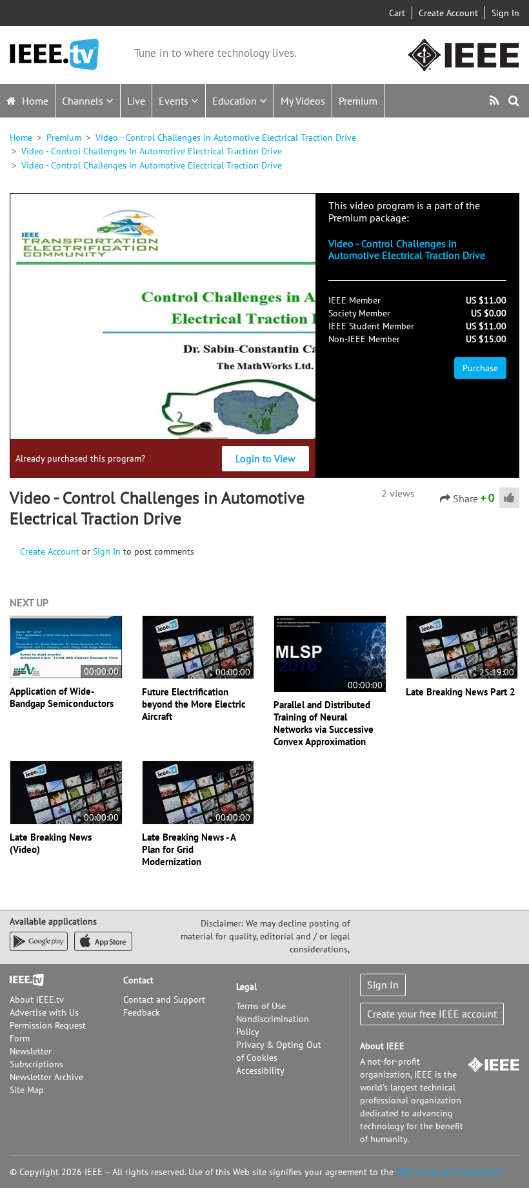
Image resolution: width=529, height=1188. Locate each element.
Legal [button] (246, 986)
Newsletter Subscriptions (36, 1057)
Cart (397, 13)
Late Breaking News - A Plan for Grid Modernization (188, 849)
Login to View (265, 458)
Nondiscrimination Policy (272, 1025)
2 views (398, 493)
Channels (84, 100)
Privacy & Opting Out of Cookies (278, 1051)
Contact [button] (138, 980)
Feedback (141, 1012)
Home (33, 100)
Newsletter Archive (46, 1077)
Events (175, 100)
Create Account (448, 13)
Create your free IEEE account (432, 1013)
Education (235, 100)
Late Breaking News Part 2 (460, 692)
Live (136, 100)
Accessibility (260, 1070)
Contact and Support (164, 999)
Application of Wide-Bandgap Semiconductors (62, 697)
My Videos (303, 100)
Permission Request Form (48, 1031)
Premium (358, 100)
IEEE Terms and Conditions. (450, 1172)
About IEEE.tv (37, 999)
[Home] (54, 54)
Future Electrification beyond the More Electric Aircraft (194, 704)
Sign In (505, 13)
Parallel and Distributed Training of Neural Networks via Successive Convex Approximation (324, 723)
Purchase (480, 368)
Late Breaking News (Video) (51, 843)
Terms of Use (261, 1006)
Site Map (27, 1090)
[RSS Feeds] (496, 100)
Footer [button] (22, 980)
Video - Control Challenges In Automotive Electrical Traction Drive (225, 137)
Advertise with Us (44, 1012)
